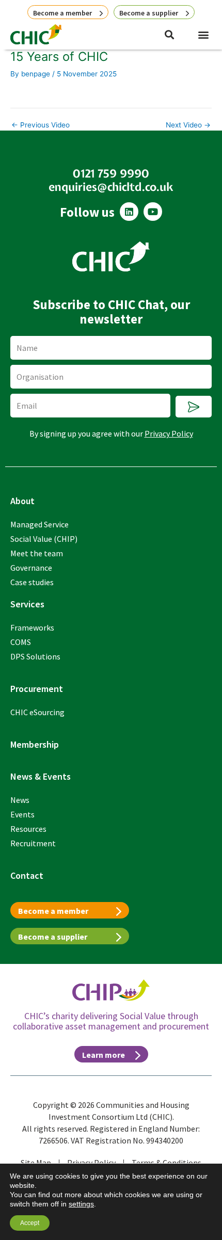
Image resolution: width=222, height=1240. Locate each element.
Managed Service (39, 524)
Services (27, 604)
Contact (26, 875)
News (19, 800)
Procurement (36, 689)
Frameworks (32, 627)
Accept (29, 1223)
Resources (28, 829)
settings (81, 1204)
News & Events (40, 776)
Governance (31, 567)
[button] (203, 34)
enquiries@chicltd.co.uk (111, 187)
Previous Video (40, 125)
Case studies (32, 582)
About (22, 501)
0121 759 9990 (111, 173)
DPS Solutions (35, 656)
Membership (34, 744)
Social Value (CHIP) (43, 539)
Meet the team (36, 553)
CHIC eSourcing (37, 712)
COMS (20, 642)
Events (22, 814)
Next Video (188, 125)
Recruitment (33, 843)
